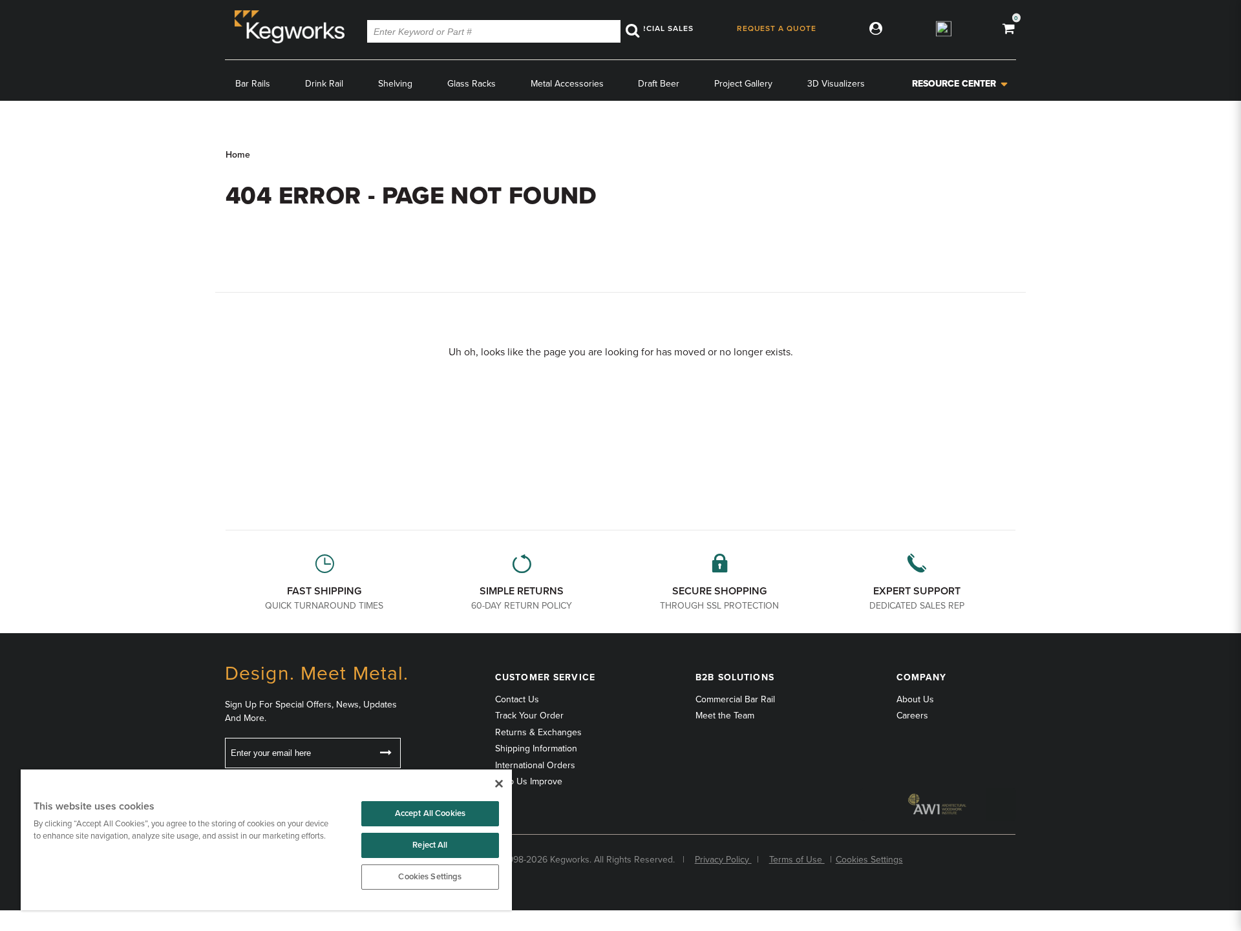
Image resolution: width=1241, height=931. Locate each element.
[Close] (499, 784)
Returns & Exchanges (538, 732)
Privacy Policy (723, 859)
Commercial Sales (651, 27)
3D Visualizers (836, 83)
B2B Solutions (734, 677)
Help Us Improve (528, 781)
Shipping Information (536, 748)
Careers (912, 715)
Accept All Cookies (430, 813)
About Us (915, 699)
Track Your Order (529, 715)
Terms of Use (797, 859)
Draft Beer (658, 83)
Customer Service (545, 677)
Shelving (395, 83)
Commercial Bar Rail (735, 699)
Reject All (429, 845)
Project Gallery (743, 83)
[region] (266, 839)
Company (921, 677)
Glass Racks (471, 83)
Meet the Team (724, 715)
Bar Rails (252, 83)
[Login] (873, 27)
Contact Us (517, 699)
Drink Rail (324, 83)
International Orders (535, 765)
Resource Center (954, 83)
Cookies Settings (429, 877)
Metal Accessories (567, 83)
